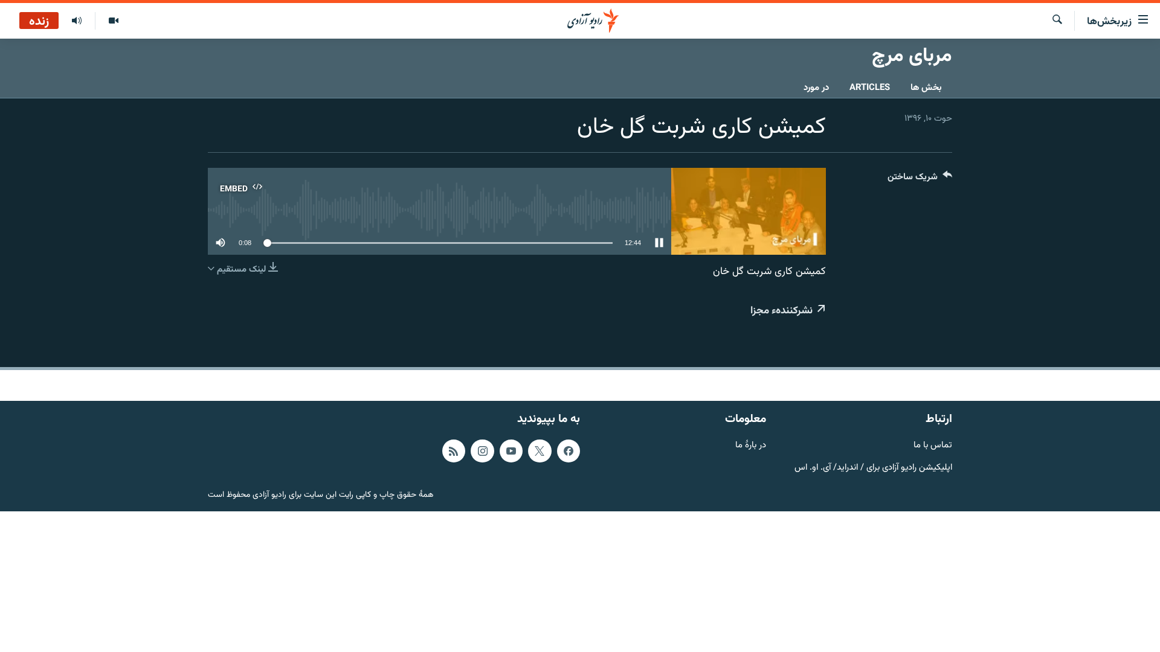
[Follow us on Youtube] (511, 450)
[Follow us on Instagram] (482, 450)
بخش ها (926, 88)
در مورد (816, 88)
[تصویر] (113, 21)
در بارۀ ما (750, 445)
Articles (869, 88)
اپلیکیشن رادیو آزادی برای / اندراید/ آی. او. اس (873, 468)
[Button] (920, 179)
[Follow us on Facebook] (568, 450)
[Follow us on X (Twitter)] (539, 450)
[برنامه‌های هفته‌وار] (77, 21)
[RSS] (453, 450)
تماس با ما (933, 445)
